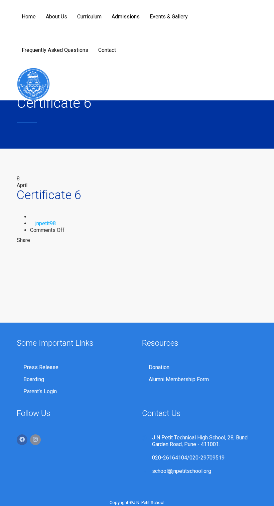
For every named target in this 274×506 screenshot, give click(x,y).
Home (29, 16)
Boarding (33, 379)
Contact (107, 50)
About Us (56, 16)
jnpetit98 (45, 223)
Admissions (126, 16)
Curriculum (89, 16)
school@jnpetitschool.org (181, 471)
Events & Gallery (169, 16)
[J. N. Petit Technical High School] (33, 83)
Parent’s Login (40, 391)
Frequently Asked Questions (55, 50)
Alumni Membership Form (179, 379)
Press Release (40, 367)
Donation (159, 367)
